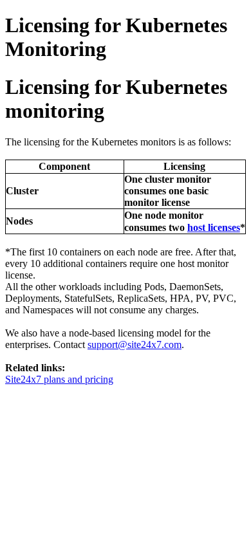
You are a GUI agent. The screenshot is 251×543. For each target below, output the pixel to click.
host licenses (213, 227)
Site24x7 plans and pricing (59, 379)
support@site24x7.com (134, 344)
